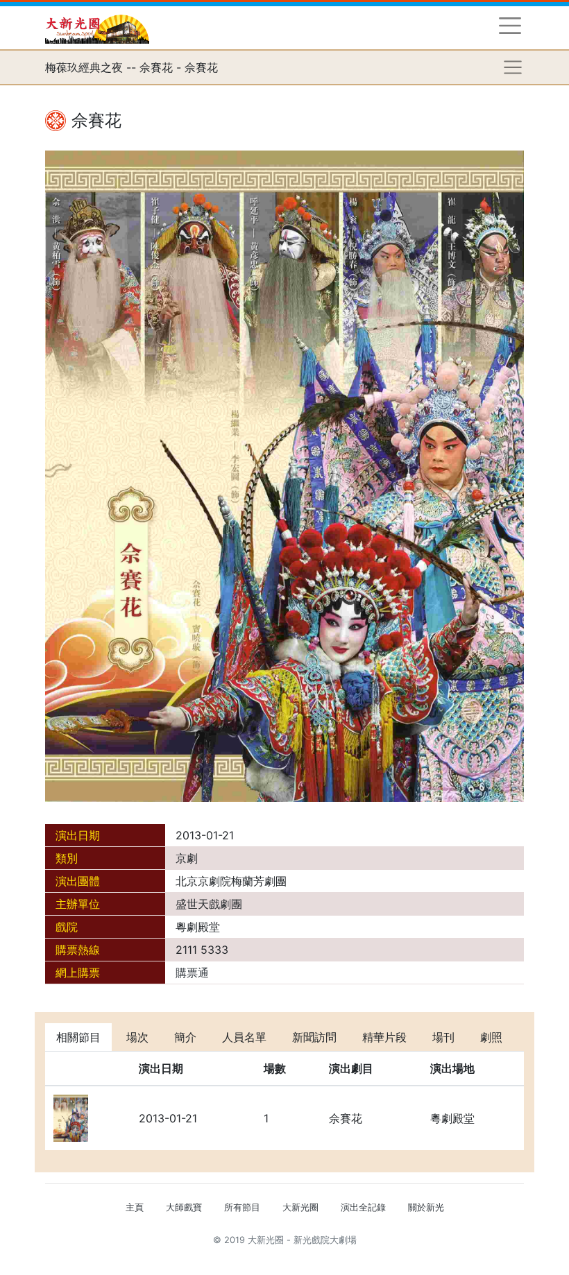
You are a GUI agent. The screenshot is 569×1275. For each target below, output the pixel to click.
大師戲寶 (184, 1207)
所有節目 (242, 1207)
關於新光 (426, 1207)
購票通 (192, 972)
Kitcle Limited (389, 1256)
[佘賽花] (284, 475)
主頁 (135, 1207)
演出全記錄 (363, 1207)
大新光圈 (300, 1207)
